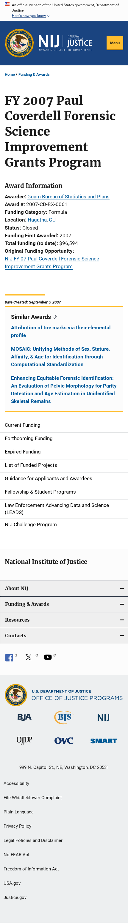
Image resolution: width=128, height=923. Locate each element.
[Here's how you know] (64, 10)
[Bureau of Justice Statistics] (64, 725)
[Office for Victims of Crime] (64, 745)
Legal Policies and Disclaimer (33, 840)
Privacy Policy (17, 826)
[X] (31, 659)
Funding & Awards (34, 74)
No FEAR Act (16, 854)
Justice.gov (15, 897)
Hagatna (37, 220)
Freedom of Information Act (31, 869)
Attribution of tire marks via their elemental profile (61, 331)
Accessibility (16, 783)
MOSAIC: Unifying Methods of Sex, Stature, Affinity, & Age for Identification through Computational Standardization (60, 356)
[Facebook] (11, 659)
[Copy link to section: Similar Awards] (54, 316)
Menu (115, 43)
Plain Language (19, 812)
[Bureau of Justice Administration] (25, 721)
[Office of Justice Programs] (19, 43)
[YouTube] (50, 659)
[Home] (65, 43)
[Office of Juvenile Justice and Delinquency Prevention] (24, 746)
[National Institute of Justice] (104, 722)
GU (52, 220)
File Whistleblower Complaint (33, 797)
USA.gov (12, 883)
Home (10, 74)
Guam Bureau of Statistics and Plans (68, 197)
